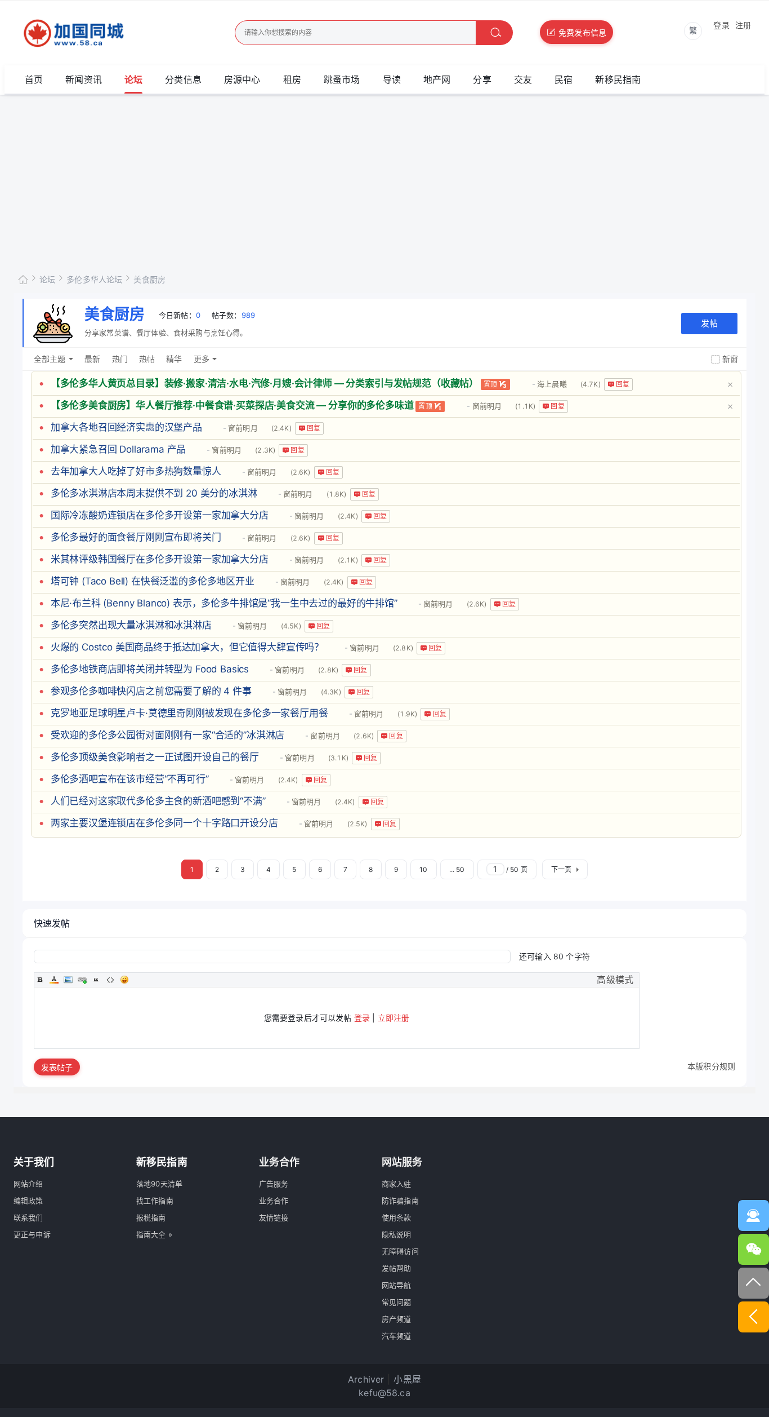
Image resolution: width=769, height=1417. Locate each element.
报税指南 (151, 1217)
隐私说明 (397, 1234)
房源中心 (242, 79)
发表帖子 (57, 1067)
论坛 (133, 79)
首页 (34, 79)
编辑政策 (28, 1200)
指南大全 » (154, 1234)
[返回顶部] (753, 1283)
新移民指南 (618, 79)
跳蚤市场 (342, 79)
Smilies (124, 979)
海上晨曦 (552, 383)
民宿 (564, 79)
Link (82, 979)
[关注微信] (753, 1249)
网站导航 (397, 1285)
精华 (174, 359)
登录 (721, 25)
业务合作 (274, 1200)
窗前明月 (487, 405)
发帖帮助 (397, 1268)
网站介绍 (28, 1183)
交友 (523, 79)
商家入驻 (397, 1183)
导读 (392, 79)
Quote (96, 979)
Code (110, 979)
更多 (201, 359)
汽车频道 (397, 1335)
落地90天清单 (159, 1183)
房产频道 (397, 1318)
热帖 (147, 359)
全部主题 (50, 359)
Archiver (366, 1379)
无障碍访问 (400, 1251)
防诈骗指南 (400, 1200)
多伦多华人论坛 (94, 279)
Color (54, 979)
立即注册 (394, 1017)
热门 (120, 359)
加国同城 (23, 277)
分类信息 (183, 79)
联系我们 (28, 1217)
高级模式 (615, 979)
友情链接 (274, 1217)
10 (423, 869)
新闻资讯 (83, 79)
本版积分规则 (711, 1066)
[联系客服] (753, 1215)
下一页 (561, 869)
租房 (292, 79)
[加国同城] (105, 33)
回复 (622, 384)
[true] (494, 32)
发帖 (709, 323)
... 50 (457, 869)
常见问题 (397, 1302)
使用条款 (397, 1217)
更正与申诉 (32, 1234)
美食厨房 (149, 279)
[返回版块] (753, 1316)
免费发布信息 (582, 32)
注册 (743, 25)
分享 (482, 79)
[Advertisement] (384, 180)
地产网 (436, 79)
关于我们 (34, 1162)
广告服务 (274, 1183)
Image (68, 979)
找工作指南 (154, 1200)
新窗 (730, 359)
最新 (92, 359)
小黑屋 (407, 1379)
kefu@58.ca (384, 1392)
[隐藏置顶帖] (730, 383)
